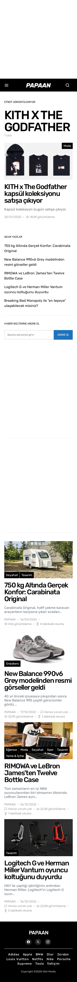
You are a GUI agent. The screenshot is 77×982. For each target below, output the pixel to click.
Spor (50, 750)
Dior (50, 954)
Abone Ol (63, 334)
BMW (39, 954)
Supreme (24, 963)
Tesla (39, 963)
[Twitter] (38, 942)
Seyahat (12, 575)
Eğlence (11, 750)
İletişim (53, 963)
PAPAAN (10, 619)
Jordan (63, 954)
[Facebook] (28, 942)
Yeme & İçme (15, 756)
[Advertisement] (38, 38)
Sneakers (12, 663)
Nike (50, 959)
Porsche (64, 959)
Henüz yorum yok (56, 712)
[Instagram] (48, 942)
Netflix (37, 959)
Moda (67, 146)
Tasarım (26, 575)
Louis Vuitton (17, 959)
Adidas (13, 954)
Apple (27, 954)
